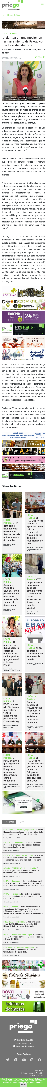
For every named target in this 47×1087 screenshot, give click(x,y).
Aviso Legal (39, 1070)
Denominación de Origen (22, 935)
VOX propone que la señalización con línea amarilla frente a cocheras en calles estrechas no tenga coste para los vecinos (34, 593)
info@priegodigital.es (23, 1043)
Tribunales (16, 894)
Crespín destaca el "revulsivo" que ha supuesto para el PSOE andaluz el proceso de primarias (34, 712)
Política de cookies (36, 1076)
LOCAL (10, 15)
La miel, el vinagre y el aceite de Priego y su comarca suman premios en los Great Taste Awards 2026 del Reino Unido (23, 883)
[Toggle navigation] (42, 4)
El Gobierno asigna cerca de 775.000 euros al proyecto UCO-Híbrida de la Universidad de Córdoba (22, 924)
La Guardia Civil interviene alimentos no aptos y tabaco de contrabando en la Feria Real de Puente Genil (23, 857)
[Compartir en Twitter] (36, 57)
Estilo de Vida (30, 868)
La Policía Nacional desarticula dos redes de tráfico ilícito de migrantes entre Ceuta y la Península (23, 832)
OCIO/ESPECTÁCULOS (12, 868)
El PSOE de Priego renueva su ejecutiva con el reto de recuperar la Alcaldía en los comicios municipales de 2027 (35, 531)
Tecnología (20, 922)
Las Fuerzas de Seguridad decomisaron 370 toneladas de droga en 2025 (20, 949)
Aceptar (23, 1085)
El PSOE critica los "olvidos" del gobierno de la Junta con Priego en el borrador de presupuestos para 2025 (35, 769)
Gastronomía (17, 881)
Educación (19, 843)
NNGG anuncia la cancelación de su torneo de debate (35, 654)
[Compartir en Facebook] (39, 57)
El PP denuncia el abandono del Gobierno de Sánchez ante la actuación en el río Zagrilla (11, 531)
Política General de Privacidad (32, 1073)
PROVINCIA (8, 843)
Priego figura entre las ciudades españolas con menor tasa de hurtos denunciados (22, 896)
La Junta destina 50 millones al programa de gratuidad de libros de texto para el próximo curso (23, 845)
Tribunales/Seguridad (25, 830)
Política (17, 15)
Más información (36, 1082)
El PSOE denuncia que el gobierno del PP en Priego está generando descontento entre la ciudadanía (11, 769)
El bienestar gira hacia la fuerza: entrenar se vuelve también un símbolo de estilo (21, 870)
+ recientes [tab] (9, 821)
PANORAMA (8, 830)
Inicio (4, 15)
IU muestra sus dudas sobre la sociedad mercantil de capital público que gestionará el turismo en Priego (11, 653)
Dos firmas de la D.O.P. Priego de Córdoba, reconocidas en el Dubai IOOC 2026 (23, 937)
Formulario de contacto (25, 1046)
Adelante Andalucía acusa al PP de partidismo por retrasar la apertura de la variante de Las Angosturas (11, 595)
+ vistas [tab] (22, 821)
